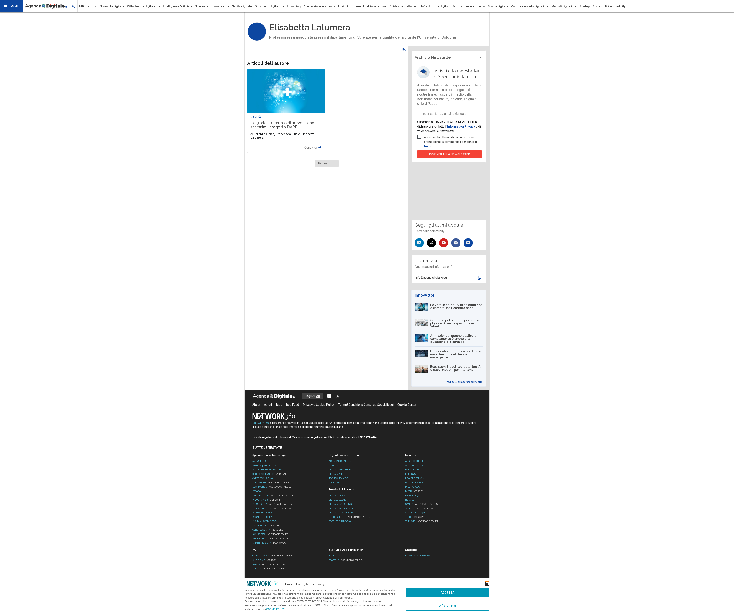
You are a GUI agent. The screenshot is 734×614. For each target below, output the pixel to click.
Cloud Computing (269, 474)
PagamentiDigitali (263, 517)
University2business (417, 555)
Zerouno (334, 482)
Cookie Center (406, 405)
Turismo (422, 521)
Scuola (422, 508)
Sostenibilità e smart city (609, 6)
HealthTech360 (414, 478)
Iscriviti (449, 154)
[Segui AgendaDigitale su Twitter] (337, 396)
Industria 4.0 (266, 500)
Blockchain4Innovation (266, 469)
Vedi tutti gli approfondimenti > (464, 382)
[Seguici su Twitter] (431, 242)
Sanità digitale (242, 6)
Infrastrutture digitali (435, 6)
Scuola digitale (498, 6)
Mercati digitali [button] (562, 6)
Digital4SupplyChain (341, 512)
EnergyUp (411, 474)
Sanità (421, 504)
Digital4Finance (338, 495)
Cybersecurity (267, 530)
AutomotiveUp (414, 465)
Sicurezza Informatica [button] (209, 6)
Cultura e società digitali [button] (527, 6)
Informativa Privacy (461, 126)
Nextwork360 (260, 422)
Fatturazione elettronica (468, 6)
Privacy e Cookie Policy (319, 405)
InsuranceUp (413, 487)
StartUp (346, 560)
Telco (414, 517)
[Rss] (404, 49)
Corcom (334, 465)
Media (414, 491)
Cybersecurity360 (263, 478)
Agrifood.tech (414, 461)
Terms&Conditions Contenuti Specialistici (366, 405)
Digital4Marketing (340, 504)
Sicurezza (271, 534)
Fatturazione (273, 495)
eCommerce (271, 487)
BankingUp (412, 469)
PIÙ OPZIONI (447, 606)
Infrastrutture (274, 508)
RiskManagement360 (265, 521)
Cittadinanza (273, 555)
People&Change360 (340, 521)
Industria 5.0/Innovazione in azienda (311, 6)
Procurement (350, 517)
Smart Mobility (269, 543)
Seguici (310, 396)
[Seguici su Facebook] (455, 242)
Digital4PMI (335, 474)
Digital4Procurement (342, 508)
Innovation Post (415, 482)
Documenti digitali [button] (267, 6)
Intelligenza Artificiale (177, 6)
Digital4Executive (340, 469)
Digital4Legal (337, 500)
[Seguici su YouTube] (443, 242)
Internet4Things (262, 512)
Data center (266, 525)
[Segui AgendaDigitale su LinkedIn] (329, 396)
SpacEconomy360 (415, 512)
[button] (11, 6)
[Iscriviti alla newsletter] (468, 242)
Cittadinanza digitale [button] (141, 6)
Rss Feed (292, 405)
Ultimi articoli (88, 6)
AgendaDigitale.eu (340, 461)
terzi (427, 146)
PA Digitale (264, 560)
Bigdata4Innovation (264, 465)
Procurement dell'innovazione (366, 6)
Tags (279, 405)
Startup (585, 6)
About (256, 405)
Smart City (271, 538)
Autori (268, 405)
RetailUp (410, 500)
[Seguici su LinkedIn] (419, 242)
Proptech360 (413, 495)
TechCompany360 (339, 478)
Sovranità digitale (112, 6)
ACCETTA (448, 592)
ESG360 (256, 491)
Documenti (271, 482)
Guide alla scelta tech (403, 6)
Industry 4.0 (272, 504)
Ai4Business (259, 461)
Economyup (336, 555)
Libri (341, 6)
